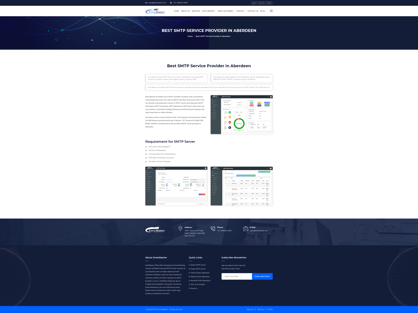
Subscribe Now (262, 276)
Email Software (225, 11)
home (190, 36)
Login (254, 3)
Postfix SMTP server (197, 269)
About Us (185, 11)
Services (196, 11)
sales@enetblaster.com (157, 3)
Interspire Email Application (200, 280)
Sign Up (261, 3)
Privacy (270, 309)
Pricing (240, 11)
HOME (176, 11)
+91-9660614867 (180, 3)
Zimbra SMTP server (198, 265)
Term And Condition (197, 284)
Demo (269, 3)
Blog (262, 11)
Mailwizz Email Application (200, 277)
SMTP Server (208, 11)
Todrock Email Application (199, 273)
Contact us (253, 11)
